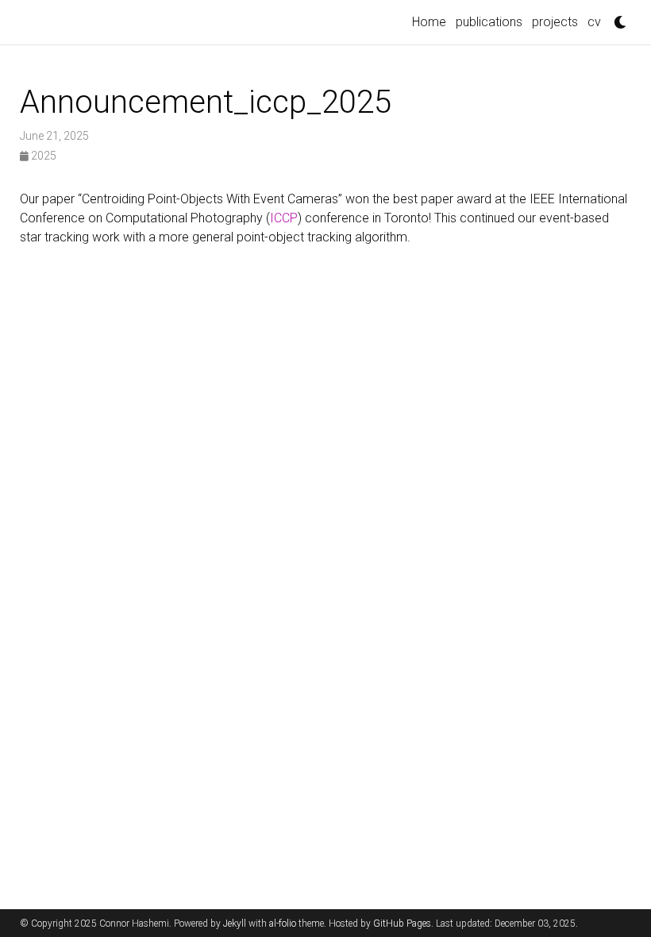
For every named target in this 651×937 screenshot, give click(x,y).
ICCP (284, 218)
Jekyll (234, 923)
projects (555, 21)
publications (489, 21)
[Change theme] (616, 17)
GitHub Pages (402, 923)
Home (429, 21)
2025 (42, 155)
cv (594, 21)
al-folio (282, 923)
